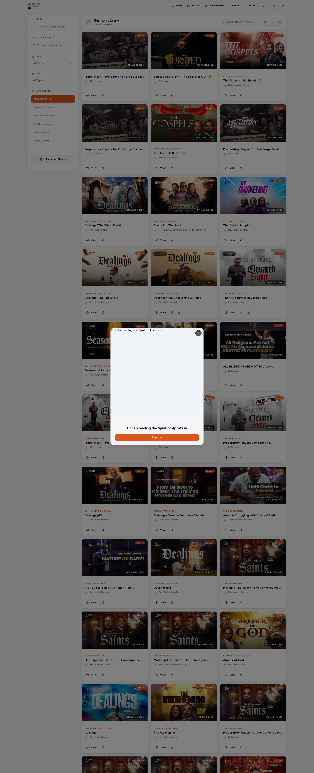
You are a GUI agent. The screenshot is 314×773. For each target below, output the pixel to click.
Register (157, 437)
